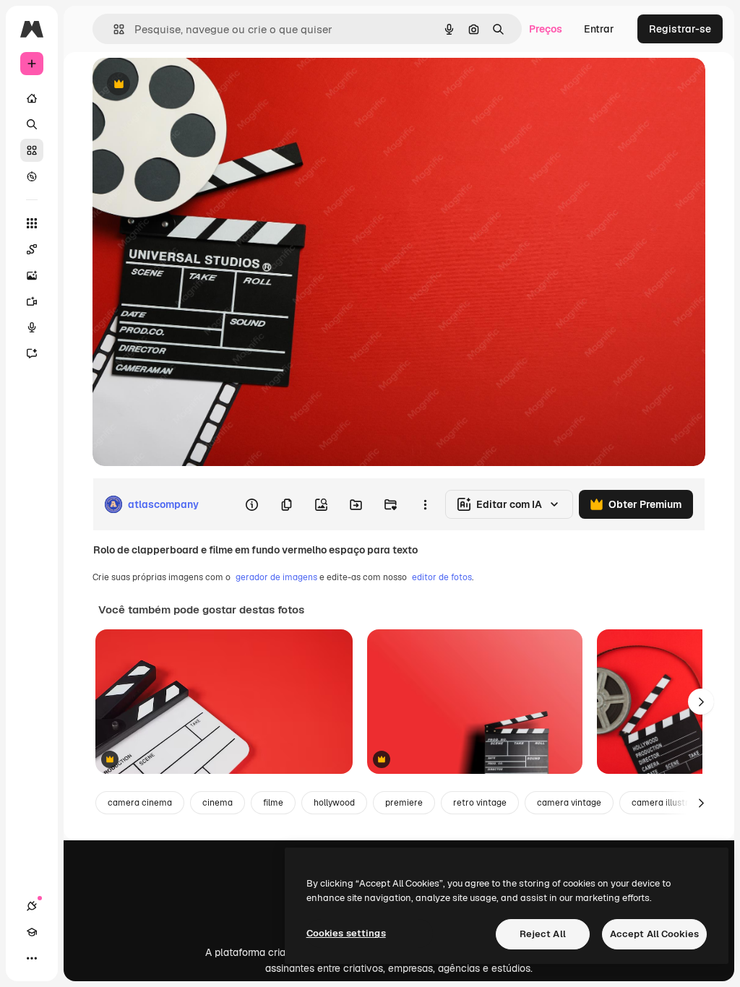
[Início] (31, 98)
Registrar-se (680, 28)
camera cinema (140, 803)
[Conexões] (31, 906)
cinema (217, 803)
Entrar (599, 28)
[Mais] (31, 958)
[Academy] (31, 932)
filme (273, 803)
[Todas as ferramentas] (31, 223)
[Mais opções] (424, 504)
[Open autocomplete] (113, 29)
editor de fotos (442, 577)
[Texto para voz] (31, 327)
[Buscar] (31, 124)
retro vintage (480, 803)
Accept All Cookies (654, 934)
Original (185, 85)
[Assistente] (31, 353)
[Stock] (31, 150)
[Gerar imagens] (31, 275)
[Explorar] (31, 176)
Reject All (543, 934)
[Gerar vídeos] (31, 301)
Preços (545, 28)
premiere (404, 803)
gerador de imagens (276, 577)
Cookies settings (346, 933)
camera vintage (569, 803)
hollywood (334, 803)
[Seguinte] (701, 701)
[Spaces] (31, 249)
